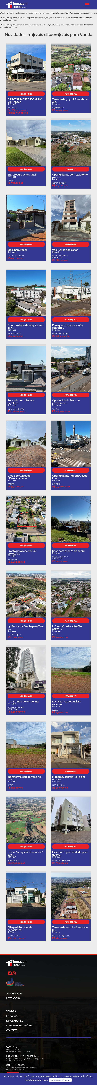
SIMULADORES (14, 1021)
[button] (87, 4)
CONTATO (12, 1030)
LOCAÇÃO (12, 1016)
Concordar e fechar (60, 1080)
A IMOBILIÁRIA (14, 993)
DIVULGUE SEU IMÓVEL (19, 1025)
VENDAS (11, 1011)
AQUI (28, 1080)
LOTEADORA (13, 998)
